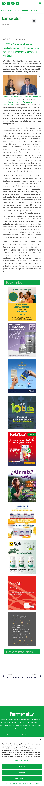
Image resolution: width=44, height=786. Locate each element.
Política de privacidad (24, 783)
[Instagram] (13, 3)
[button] (40, 739)
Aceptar (22, 766)
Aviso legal (36, 783)
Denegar (22, 772)
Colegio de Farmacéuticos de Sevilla (20, 97)
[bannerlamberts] (22, 304)
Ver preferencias (22, 779)
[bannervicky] (22, 629)
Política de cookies (11, 783)
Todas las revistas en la (19, 10)
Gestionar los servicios (22, 760)
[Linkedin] (17, 3)
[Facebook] (4, 3)
